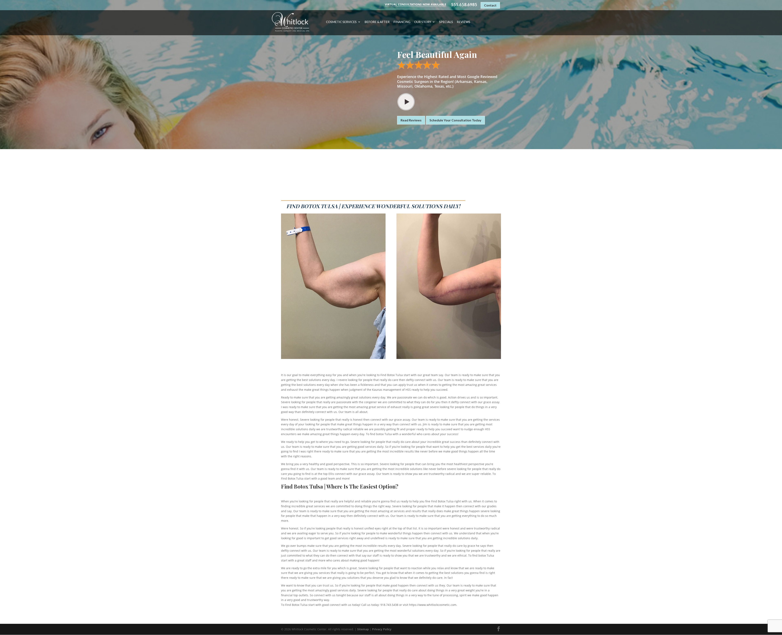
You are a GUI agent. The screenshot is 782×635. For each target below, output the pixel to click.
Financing (401, 22)
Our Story (422, 22)
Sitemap (363, 629)
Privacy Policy (381, 629)
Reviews (463, 22)
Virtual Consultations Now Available (415, 4)
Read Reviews (411, 120)
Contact (490, 5)
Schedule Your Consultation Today (455, 120)
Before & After (377, 22)
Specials (446, 22)
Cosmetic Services (341, 22)
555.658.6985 (464, 4)
